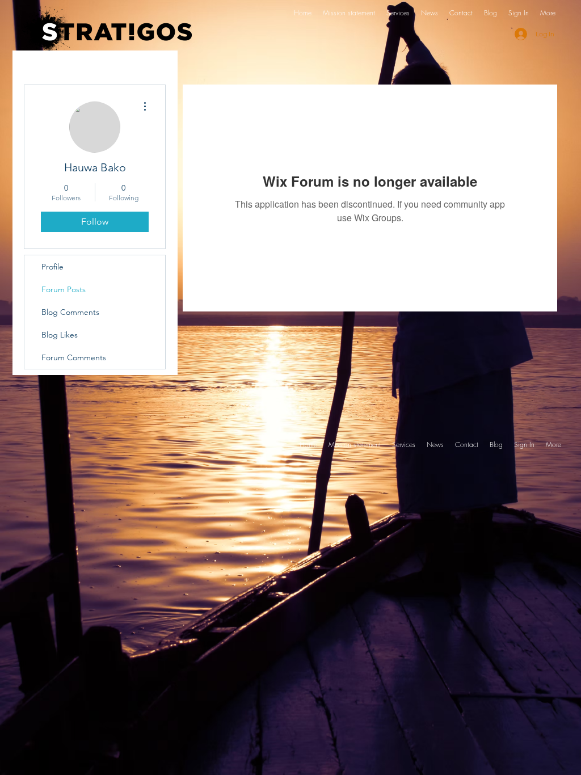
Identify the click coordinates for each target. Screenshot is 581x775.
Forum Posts (63, 289)
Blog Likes (59, 335)
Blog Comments (70, 312)
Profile (52, 267)
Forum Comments (73, 357)
